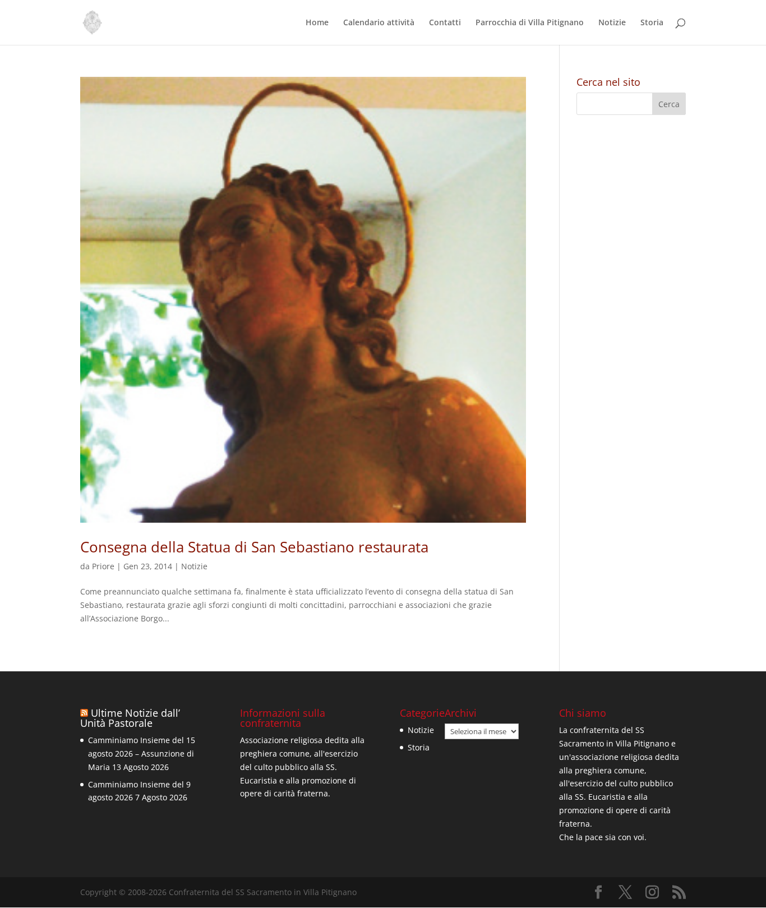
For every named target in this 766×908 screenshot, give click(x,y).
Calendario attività (378, 23)
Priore (103, 566)
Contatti (445, 23)
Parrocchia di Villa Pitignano (530, 23)
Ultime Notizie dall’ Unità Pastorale (130, 718)
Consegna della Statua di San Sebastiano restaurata (254, 547)
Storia (651, 23)
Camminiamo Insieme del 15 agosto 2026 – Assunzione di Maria (141, 753)
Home (317, 23)
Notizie (612, 23)
